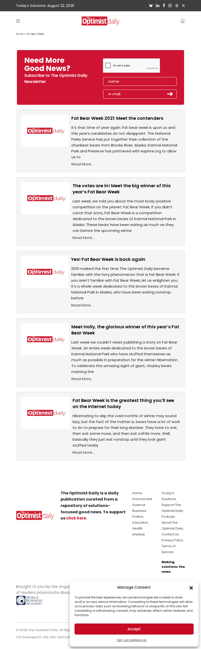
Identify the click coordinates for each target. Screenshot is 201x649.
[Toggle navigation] (18, 20)
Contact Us (170, 534)
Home (19, 34)
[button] (191, 587)
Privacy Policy (172, 540)
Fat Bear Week (35, 34)
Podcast (168, 516)
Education (140, 522)
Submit (170, 94)
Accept (134, 629)
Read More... (82, 164)
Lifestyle (138, 534)
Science (138, 505)
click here (76, 518)
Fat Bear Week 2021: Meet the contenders (117, 118)
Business (139, 510)
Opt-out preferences (132, 640)
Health (137, 528)
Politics (137, 516)
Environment (142, 499)
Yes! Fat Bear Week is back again (108, 259)
